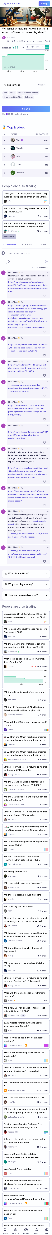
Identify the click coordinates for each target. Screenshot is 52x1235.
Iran (5, 93)
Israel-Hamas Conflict (28, 93)
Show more (9, 236)
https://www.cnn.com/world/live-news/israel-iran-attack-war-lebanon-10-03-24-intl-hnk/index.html (28, 388)
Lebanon (29, 97)
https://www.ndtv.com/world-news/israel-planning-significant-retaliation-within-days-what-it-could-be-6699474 (28, 368)
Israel (12, 93)
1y (22, 272)
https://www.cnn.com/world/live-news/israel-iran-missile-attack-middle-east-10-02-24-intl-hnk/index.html (28, 554)
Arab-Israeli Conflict (13, 97)
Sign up (44, 3)
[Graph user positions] (22, 47)
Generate (42, 85)
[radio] (28, 47)
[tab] (9, 244)
